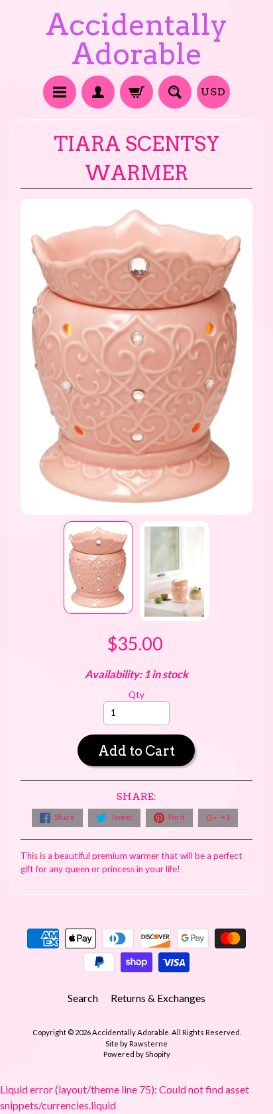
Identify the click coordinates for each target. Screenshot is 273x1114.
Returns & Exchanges (158, 997)
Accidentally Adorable (136, 39)
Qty (136, 694)
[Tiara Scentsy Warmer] (98, 567)
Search (83, 997)
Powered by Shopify (136, 1054)
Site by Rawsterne (136, 1043)
